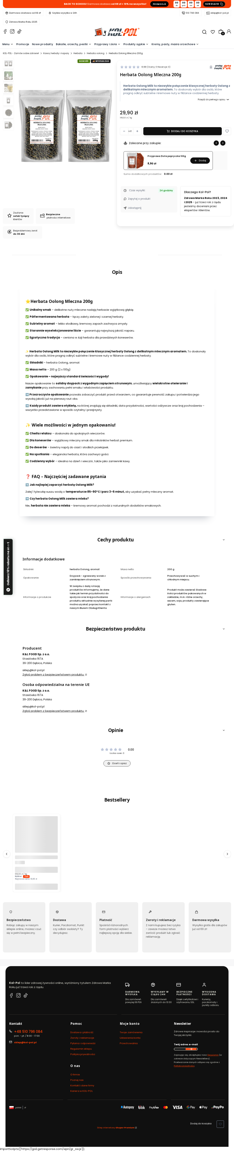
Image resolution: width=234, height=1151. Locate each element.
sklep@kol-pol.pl (219, 12)
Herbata (77, 53)
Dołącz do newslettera (191, 1049)
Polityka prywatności (82, 1054)
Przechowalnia (129, 1043)
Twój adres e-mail (186, 1044)
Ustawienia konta (130, 1038)
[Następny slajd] (223, 143)
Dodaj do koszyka (184, 131)
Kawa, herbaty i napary (56, 53)
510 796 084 (192, 12)
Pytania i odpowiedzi (82, 1043)
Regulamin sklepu (81, 1049)
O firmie (75, 1074)
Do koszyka (36, 886)
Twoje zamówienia (131, 1032)
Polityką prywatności (184, 1065)
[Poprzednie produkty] (6, 854)
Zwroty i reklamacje (82, 1038)
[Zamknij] (7, 545)
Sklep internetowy (115, 1127)
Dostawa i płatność (81, 1032)
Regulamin (213, 1054)
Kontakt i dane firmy (82, 1085)
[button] (227, 131)
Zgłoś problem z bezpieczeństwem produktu (53, 674)
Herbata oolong (95, 53)
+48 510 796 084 (28, 1031)
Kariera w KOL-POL (81, 1091)
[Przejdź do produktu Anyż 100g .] (36, 837)
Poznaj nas (77, 1080)
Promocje (159, 4)
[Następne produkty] (227, 854)
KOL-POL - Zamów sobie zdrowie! (21, 53)
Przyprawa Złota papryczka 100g (167, 156)
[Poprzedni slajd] (216, 143)
